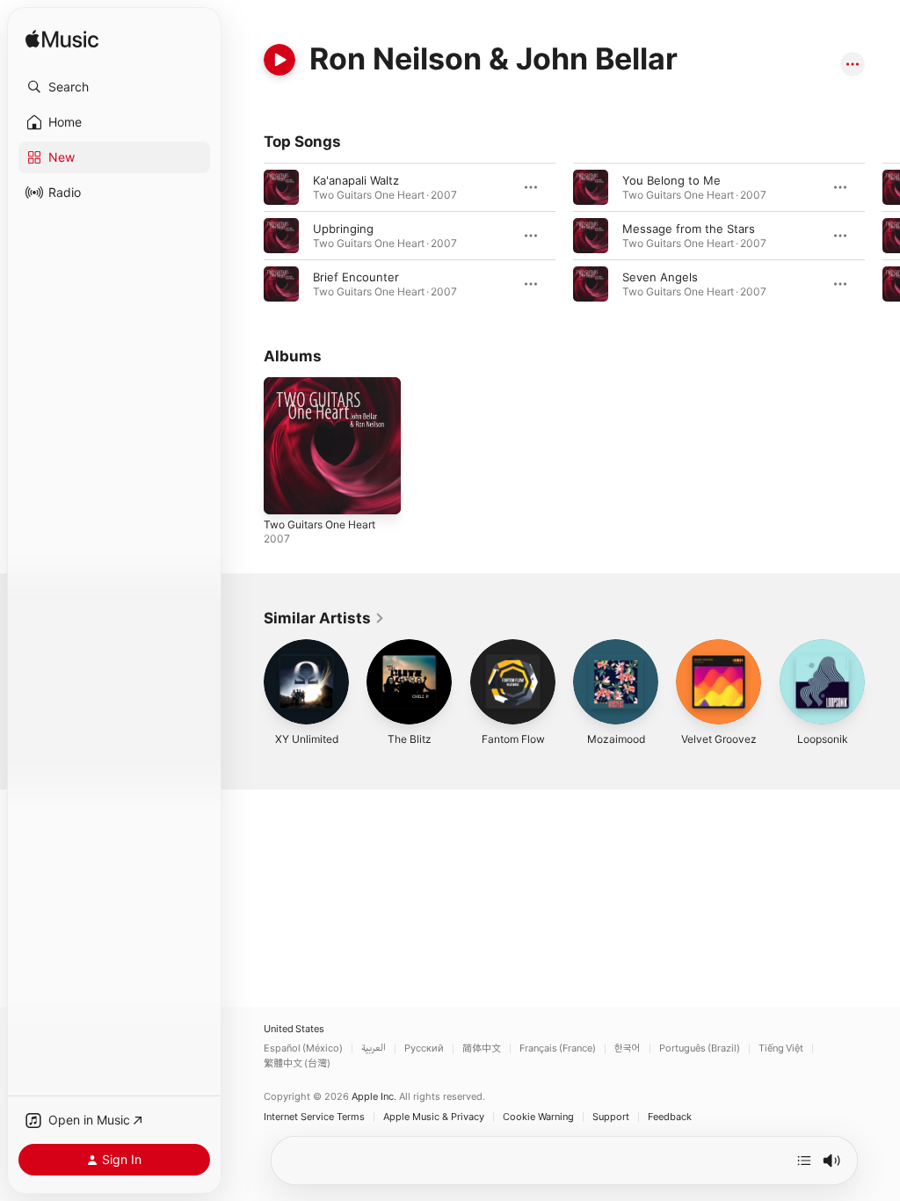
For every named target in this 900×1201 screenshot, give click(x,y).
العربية (373, 1048)
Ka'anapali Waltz (356, 180)
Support (610, 1117)
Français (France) (557, 1048)
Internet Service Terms (314, 1117)
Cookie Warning (538, 1117)
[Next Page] (882, 235)
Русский (424, 1048)
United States (294, 1029)
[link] (324, 618)
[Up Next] (804, 1160)
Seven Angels (660, 277)
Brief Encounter (356, 277)
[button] (114, 87)
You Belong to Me (671, 180)
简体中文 (481, 1048)
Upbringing (343, 229)
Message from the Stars (688, 229)
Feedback (670, 1117)
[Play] (279, 60)
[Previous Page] (246, 235)
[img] (61, 40)
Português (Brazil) (699, 1048)
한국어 (627, 1048)
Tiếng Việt (780, 1048)
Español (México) (303, 1048)
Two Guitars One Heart (319, 524)
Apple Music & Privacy (433, 1117)
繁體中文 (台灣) (297, 1063)
